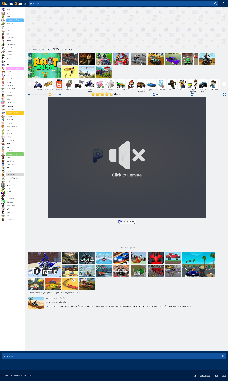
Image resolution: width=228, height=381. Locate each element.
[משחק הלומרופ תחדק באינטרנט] (156, 258)
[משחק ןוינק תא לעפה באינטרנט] (87, 59)
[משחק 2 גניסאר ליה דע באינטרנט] (173, 258)
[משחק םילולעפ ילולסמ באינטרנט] (173, 59)
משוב (224, 376)
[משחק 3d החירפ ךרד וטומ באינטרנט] (121, 271)
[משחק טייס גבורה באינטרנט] (138, 258)
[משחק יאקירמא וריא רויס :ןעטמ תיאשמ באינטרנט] (156, 271)
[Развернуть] (224, 94)
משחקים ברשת (35, 293)
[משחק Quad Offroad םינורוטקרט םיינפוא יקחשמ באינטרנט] (207, 59)
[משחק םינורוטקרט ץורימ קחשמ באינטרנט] (87, 258)
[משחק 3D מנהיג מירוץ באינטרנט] (121, 258)
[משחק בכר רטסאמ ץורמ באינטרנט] (70, 72)
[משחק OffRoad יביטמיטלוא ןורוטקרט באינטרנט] (156, 59)
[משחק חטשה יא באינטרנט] (70, 258)
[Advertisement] (77, 26)
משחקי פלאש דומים (127, 247)
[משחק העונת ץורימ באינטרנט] (138, 59)
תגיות (216, 376)
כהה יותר (158, 94)
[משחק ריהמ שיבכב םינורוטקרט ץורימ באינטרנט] (190, 59)
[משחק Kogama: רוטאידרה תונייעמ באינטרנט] (70, 271)
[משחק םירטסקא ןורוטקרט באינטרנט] (87, 72)
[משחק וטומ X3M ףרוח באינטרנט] (87, 271)
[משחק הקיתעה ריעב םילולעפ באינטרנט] (173, 271)
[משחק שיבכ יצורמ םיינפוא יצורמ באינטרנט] (104, 59)
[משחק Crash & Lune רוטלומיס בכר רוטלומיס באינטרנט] (87, 284)
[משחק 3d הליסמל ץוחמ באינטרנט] (70, 284)
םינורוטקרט (58, 293)
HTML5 (77, 293)
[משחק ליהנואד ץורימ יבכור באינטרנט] (104, 72)
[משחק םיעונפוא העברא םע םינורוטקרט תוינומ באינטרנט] (121, 59)
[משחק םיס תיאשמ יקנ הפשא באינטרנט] (138, 271)
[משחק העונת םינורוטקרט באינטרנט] (44, 264)
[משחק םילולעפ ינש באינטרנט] (36, 284)
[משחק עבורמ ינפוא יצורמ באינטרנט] (70, 59)
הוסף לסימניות (128, 221)
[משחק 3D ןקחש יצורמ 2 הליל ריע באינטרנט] (104, 271)
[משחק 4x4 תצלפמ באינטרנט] (53, 284)
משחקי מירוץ (47, 293)
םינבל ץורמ (68, 293)
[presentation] (30, 84)
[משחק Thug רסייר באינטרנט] (198, 264)
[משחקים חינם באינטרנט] (14, 3)
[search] (215, 3)
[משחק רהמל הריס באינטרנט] (44, 65)
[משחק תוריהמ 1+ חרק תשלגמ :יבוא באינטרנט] (104, 258)
